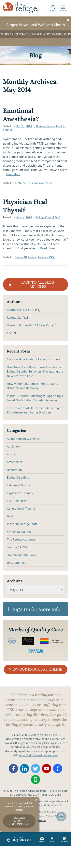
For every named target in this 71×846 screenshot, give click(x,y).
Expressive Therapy (20, 493)
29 (22, 126)
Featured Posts (24, 183)
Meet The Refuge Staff (22, 524)
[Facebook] (13, 768)
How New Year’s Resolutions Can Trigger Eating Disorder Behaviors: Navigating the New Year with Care (35, 371)
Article (11, 454)
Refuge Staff (15, 317)
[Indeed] (58, 768)
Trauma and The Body (21, 555)
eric (9, 333)
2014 (29, 126)
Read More (13, 174)
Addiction (13, 446)
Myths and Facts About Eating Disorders (33, 359)
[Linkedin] (24, 768)
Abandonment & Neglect (24, 439)
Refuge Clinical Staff (48, 217)
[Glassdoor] (35, 779)
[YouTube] (46, 768)
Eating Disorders (18, 477)
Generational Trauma (21, 508)
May (18, 126)
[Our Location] (52, 839)
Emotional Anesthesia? (21, 115)
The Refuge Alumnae (21, 539)
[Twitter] (35, 768)
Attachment (14, 462)
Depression (14, 470)
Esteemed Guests (18, 485)
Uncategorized (16, 563)
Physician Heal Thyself (25, 206)
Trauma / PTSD (43, 183)
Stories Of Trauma (25, 257)
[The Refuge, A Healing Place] (20, 8)
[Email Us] (42, 839)
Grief (10, 516)
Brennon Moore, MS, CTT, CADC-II (29, 325)
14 (22, 217)
